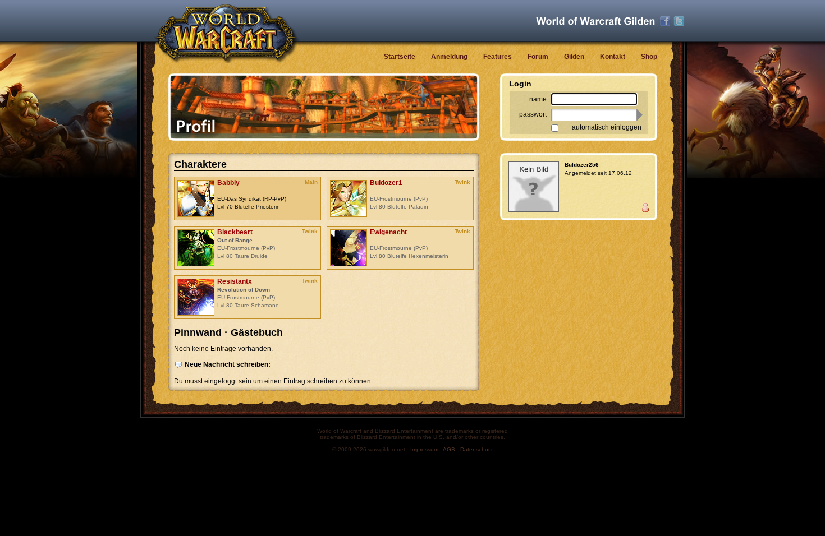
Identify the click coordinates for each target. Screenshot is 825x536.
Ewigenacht (388, 232)
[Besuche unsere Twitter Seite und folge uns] (679, 21)
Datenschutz (476, 449)
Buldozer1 (386, 183)
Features (497, 57)
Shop (649, 57)
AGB (449, 449)
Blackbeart (235, 232)
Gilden (574, 57)
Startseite (399, 57)
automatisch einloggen (606, 127)
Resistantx (234, 281)
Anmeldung (449, 57)
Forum (538, 57)
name (538, 99)
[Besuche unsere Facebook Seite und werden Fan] (665, 21)
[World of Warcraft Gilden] (595, 21)
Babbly (228, 183)
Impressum (424, 449)
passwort (533, 114)
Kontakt (612, 57)
